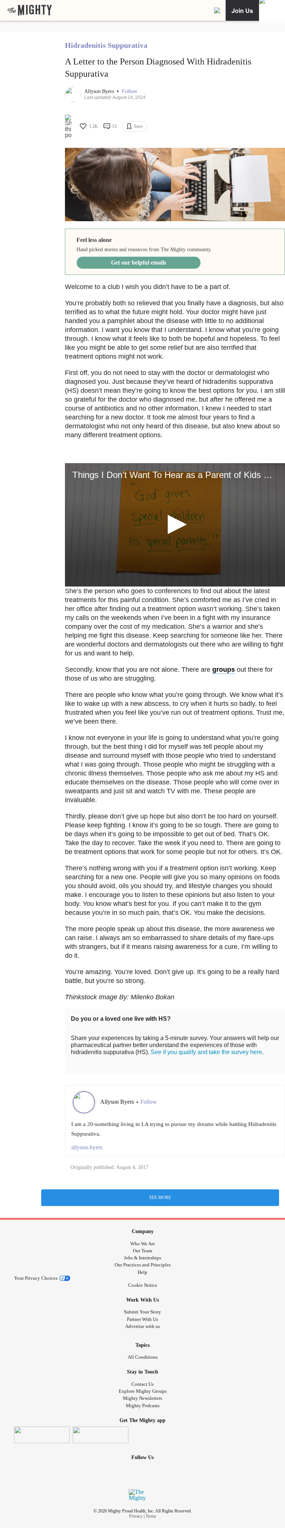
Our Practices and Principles (143, 1265)
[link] (29, 10)
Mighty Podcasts (143, 1405)
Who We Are (142, 1243)
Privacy (135, 1516)
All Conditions (143, 1357)
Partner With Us (142, 1319)
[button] (129, 91)
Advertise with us (142, 1326)
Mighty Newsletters (142, 1398)
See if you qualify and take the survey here (206, 1052)
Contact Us (142, 1384)
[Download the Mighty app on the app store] (42, 1434)
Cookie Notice (142, 1285)
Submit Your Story (142, 1312)
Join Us (242, 10)
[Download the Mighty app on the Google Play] (100, 1434)
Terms (150, 1516)
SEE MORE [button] (160, 1197)
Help (142, 1272)
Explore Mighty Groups (143, 1391)
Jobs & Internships (142, 1257)
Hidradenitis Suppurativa (106, 45)
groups (223, 669)
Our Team (142, 1250)
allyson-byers (86, 1147)
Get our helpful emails (138, 262)
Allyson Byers (99, 91)
